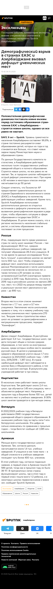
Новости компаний (9, 560)
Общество (30, 489)
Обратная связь (24, 560)
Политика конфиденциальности (14, 547)
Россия (25, 493)
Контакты (15, 543)
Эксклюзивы (6, 489)
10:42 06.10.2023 (8, 71)
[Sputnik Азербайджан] (7, 19)
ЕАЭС (40, 489)
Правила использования (30, 543)
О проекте (5, 543)
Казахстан (34, 493)
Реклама (35, 560)
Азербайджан (19, 489)
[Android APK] (9, 567)
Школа (17, 493)
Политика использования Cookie (15, 550)
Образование (7, 493)
